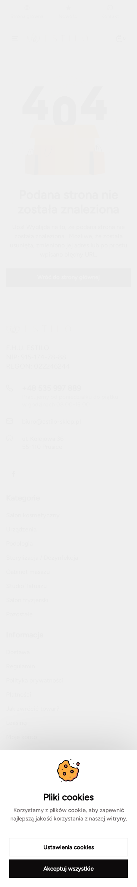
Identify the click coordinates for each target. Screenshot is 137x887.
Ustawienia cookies (68, 847)
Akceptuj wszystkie (68, 868)
